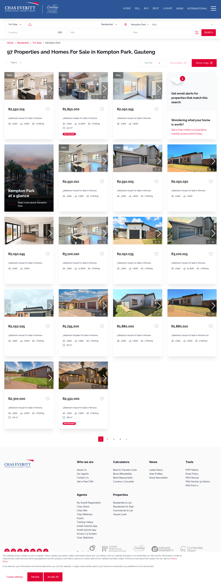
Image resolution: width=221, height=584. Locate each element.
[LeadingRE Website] (139, 549)
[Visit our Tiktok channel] (45, 551)
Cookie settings (14, 577)
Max (135, 32)
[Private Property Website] (162, 549)
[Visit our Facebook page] (7, 551)
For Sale (37, 43)
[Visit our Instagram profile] (19, 551)
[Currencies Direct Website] (191, 549)
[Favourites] (48, 109)
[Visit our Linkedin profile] (13, 551)
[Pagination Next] (126, 439)
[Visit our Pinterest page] (39, 551)
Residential (23, 43)
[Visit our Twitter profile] (26, 551)
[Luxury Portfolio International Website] (114, 549)
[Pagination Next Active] (20, 62)
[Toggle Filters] (196, 32)
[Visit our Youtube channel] (32, 551)
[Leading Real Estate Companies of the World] (52, 8)
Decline (35, 577)
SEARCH (208, 32)
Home (10, 43)
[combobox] (164, 24)
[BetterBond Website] (86, 549)
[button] (148, 24)
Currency (13, 32)
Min (72, 32)
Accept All (53, 577)
